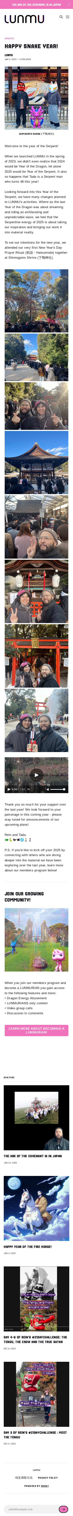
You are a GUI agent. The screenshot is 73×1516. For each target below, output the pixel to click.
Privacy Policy (48, 1477)
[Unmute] (48, 789)
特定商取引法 (24, 1477)
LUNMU (9, 55)
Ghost (45, 1486)
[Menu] (68, 17)
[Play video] (36, 775)
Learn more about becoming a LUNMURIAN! (37, 1030)
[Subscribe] (63, 1509)
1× (28, 789)
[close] (69, 4)
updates (9, 38)
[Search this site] (61, 17)
